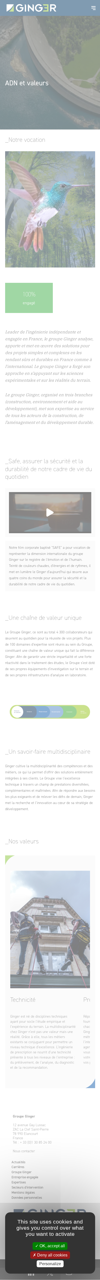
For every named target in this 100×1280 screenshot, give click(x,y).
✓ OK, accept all (50, 1246)
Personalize (50, 1264)
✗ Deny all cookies (50, 1255)
